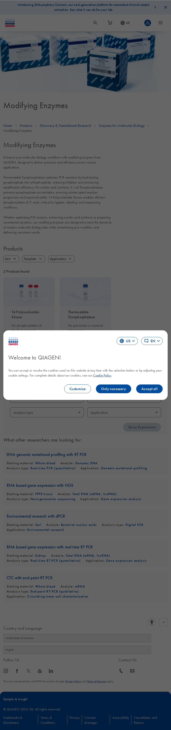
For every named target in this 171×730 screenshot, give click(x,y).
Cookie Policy (102, 375)
